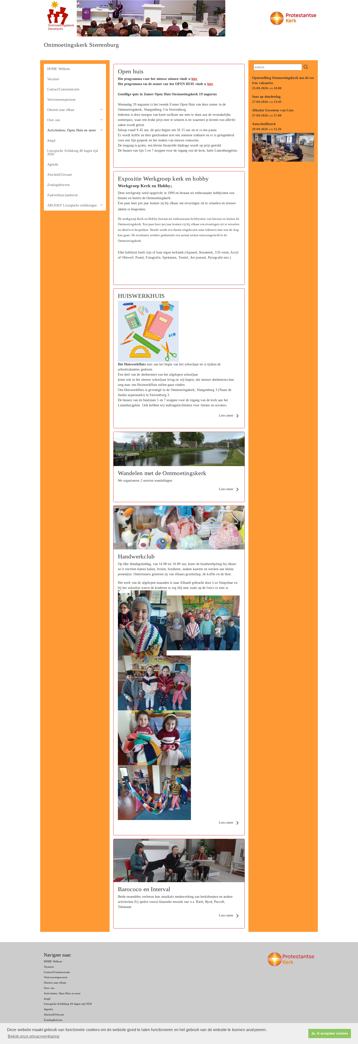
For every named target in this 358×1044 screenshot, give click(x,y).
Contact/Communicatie (63, 89)
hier (194, 79)
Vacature (53, 79)
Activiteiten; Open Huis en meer (71, 130)
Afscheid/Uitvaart (59, 174)
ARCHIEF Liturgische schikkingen (72, 205)
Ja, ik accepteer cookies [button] (329, 1033)
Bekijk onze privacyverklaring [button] (34, 1036)
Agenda (52, 164)
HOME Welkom (58, 69)
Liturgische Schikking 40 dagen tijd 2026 (72, 152)
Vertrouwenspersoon (61, 99)
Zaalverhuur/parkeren (62, 195)
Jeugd (51, 140)
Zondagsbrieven (58, 185)
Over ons (53, 120)
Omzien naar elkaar (61, 110)
